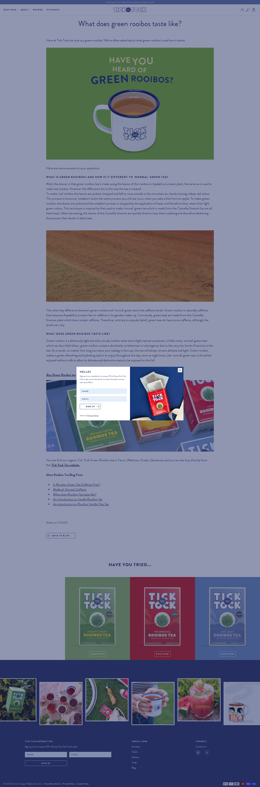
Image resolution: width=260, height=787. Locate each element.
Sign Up (90, 406)
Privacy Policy (93, 415)
